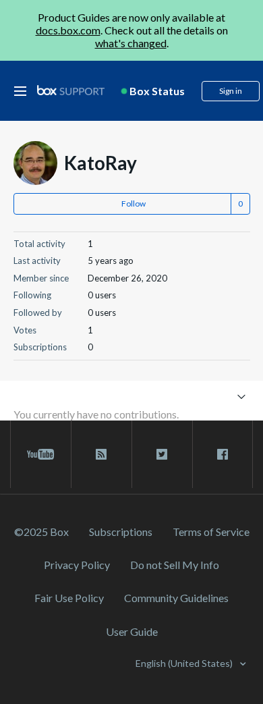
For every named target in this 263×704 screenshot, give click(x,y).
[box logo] (71, 90)
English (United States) (185, 663)
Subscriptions (120, 531)
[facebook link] (222, 454)
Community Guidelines (176, 597)
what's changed (131, 42)
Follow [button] (133, 203)
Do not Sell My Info (174, 564)
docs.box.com (68, 30)
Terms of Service (211, 531)
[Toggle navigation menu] (241, 395)
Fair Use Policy (69, 597)
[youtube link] (41, 454)
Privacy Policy (77, 564)
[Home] (71, 91)
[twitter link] (162, 454)
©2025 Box (41, 531)
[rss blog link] (101, 454)
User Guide (132, 631)
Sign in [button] (230, 91)
